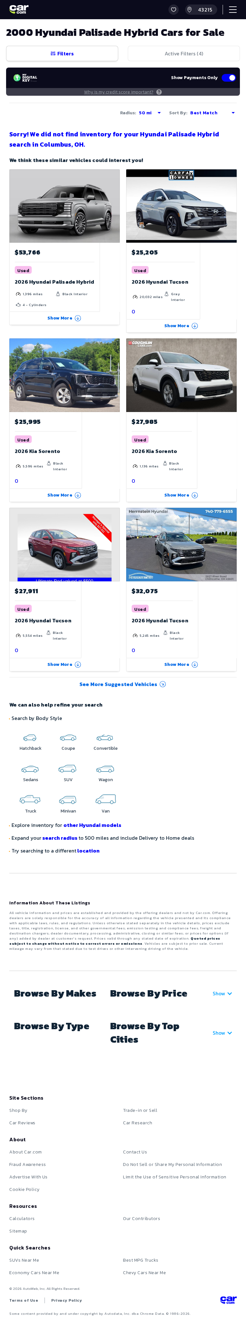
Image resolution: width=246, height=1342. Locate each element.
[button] (173, 9)
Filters (65, 53)
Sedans (30, 779)
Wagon (106, 779)
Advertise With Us (28, 1177)
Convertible (106, 748)
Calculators (22, 1218)
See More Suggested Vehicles (118, 684)
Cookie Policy (24, 1189)
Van (106, 811)
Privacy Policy (66, 1300)
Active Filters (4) (184, 53)
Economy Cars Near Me (34, 1272)
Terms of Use (23, 1300)
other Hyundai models (92, 825)
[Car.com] (19, 9)
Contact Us (135, 1152)
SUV (68, 779)
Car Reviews (22, 1123)
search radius (60, 838)
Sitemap (18, 1231)
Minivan (68, 811)
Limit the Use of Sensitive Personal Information (174, 1177)
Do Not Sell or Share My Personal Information (172, 1164)
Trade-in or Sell (140, 1110)
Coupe (68, 748)
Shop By (18, 1110)
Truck (31, 811)
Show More (59, 318)
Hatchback (31, 748)
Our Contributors (141, 1218)
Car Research (137, 1123)
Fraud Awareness (27, 1164)
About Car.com (25, 1152)
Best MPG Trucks (141, 1260)
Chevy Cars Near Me (144, 1272)
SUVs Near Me (24, 1260)
